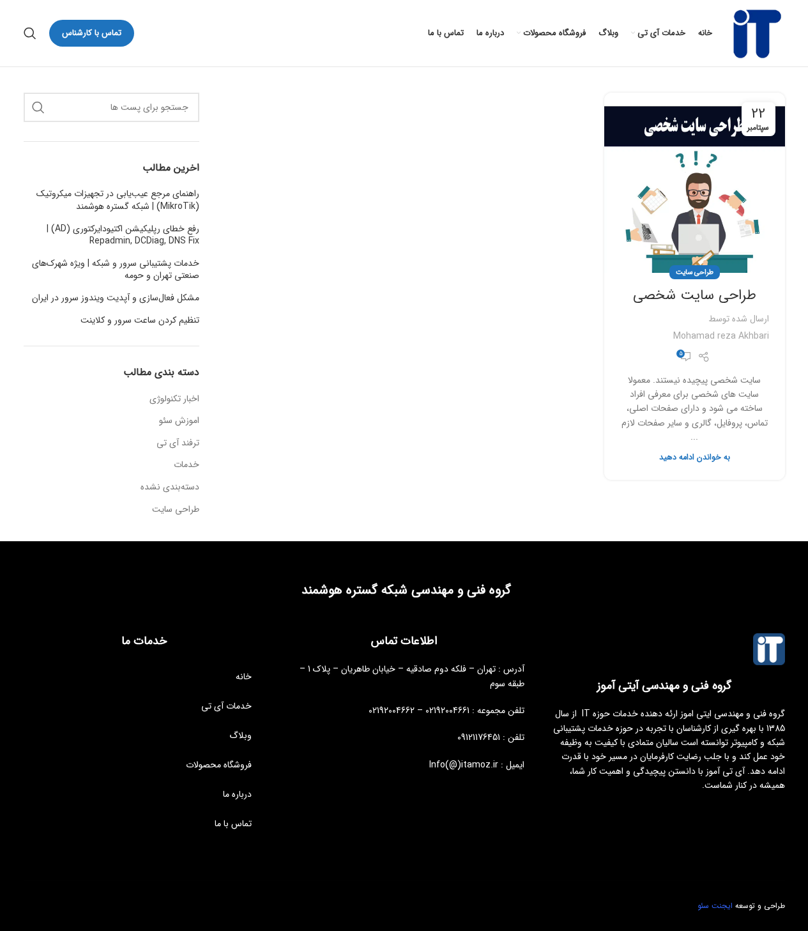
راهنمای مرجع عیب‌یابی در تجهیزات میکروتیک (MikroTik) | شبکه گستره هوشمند (117, 200)
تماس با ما (233, 824)
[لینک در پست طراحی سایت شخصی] (694, 183)
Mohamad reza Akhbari (721, 336)
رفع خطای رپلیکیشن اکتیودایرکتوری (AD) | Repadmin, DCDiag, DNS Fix (123, 235)
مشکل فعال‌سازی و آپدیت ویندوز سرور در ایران (115, 298)
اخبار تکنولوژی (174, 399)
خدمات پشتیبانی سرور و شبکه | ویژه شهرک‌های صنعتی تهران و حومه (115, 270)
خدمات (186, 465)
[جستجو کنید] (30, 33)
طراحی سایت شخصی (694, 295)
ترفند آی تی (177, 443)
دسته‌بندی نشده (170, 487)
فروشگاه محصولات (219, 765)
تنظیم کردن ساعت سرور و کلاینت (139, 320)
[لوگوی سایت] (755, 33)
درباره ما (237, 794)
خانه (244, 677)
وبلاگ (240, 735)
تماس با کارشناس (91, 33)
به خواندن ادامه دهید (694, 457)
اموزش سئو (179, 421)
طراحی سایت (694, 272)
